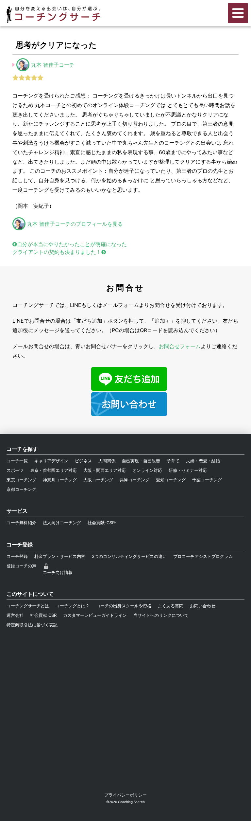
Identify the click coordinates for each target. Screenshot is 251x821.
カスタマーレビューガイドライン (95, 615)
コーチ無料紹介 (21, 522)
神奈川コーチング (60, 479)
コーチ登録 (17, 556)
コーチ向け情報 (58, 572)
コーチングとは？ (73, 605)
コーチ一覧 (17, 460)
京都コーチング (21, 489)
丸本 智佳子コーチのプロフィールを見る (75, 224)
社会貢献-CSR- (102, 522)
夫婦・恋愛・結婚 (203, 460)
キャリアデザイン (51, 460)
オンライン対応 (147, 470)
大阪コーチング (98, 479)
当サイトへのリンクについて (161, 615)
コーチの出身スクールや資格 (123, 605)
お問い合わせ (202, 605)
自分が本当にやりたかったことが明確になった (72, 244)
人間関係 (106, 460)
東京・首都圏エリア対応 (53, 470)
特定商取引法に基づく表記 (32, 624)
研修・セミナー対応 (188, 470)
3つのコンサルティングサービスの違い (129, 556)
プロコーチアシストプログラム (203, 556)
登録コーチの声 (21, 565)
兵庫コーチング (134, 479)
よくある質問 (170, 605)
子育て (173, 460)
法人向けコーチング (62, 522)
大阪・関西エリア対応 (104, 470)
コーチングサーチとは (28, 605)
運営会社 (15, 615)
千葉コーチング (207, 479)
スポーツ (15, 470)
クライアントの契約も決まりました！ (56, 252)
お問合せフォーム (180, 346)
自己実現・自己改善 (141, 460)
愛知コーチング (171, 479)
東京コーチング (21, 479)
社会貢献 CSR (43, 615)
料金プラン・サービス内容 (59, 556)
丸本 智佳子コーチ (53, 65)
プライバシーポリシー (125, 794)
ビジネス (83, 460)
